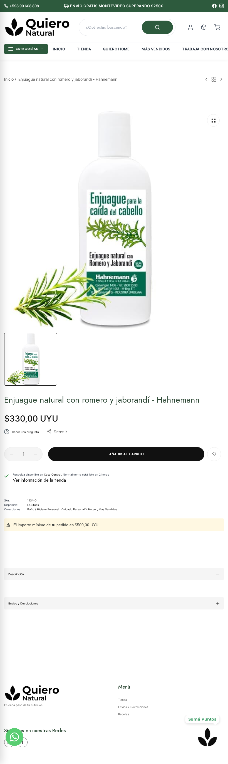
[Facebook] (214, 6)
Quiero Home (116, 49)
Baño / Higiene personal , (44, 509)
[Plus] (35, 454)
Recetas (123, 714)
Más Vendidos (156, 49)
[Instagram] (221, 6)
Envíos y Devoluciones (133, 707)
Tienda (84, 49)
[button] (214, 454)
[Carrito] (217, 27)
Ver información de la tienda (39, 480)
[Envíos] (203, 27)
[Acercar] (213, 120)
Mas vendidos (108, 509)
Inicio (59, 49)
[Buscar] (157, 27)
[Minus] (11, 454)
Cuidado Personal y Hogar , (79, 509)
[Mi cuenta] (190, 27)
